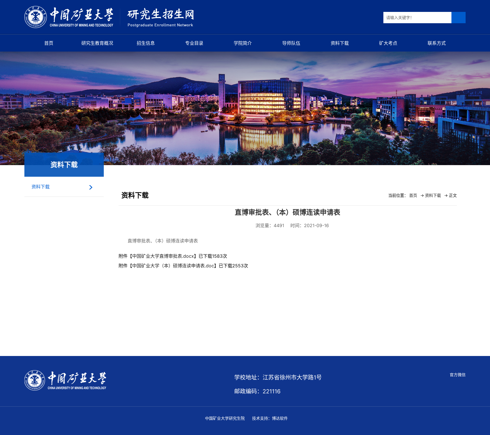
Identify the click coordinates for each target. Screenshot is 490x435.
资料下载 (340, 43)
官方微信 (458, 374)
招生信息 (146, 43)
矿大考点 (388, 43)
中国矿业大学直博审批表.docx (163, 256)
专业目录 (194, 43)
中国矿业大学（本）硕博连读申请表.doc (173, 265)
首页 (48, 43)
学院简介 (243, 43)
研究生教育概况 (97, 43)
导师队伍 (291, 43)
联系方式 (437, 43)
